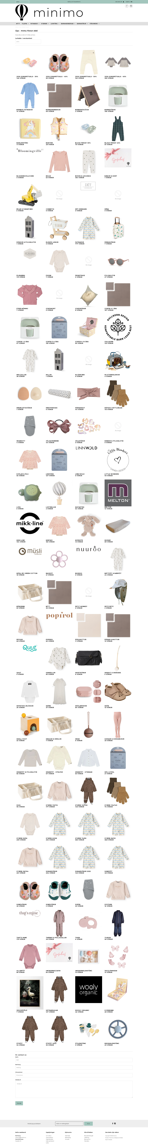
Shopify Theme (108, 1137)
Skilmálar (67, 1135)
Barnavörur (81, 23)
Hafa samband (50, 1141)
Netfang (18, 1064)
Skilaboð (18, 1079)
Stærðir (44, 23)
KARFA (129, 1)
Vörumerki (94, 23)
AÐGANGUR (118, 1)
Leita (47, 1142)
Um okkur (48, 1135)
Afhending (68, 1137)
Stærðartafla (49, 1139)
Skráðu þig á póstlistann (34, 1123)
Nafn (16, 1057)
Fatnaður (34, 23)
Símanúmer (18, 1072)
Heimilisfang (19, 1139)
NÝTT (18, 23)
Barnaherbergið (67, 23)
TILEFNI (24, 23)
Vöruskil (67, 1139)
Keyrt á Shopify (108, 1139)
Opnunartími (49, 1137)
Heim (16, 27)
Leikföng (54, 23)
